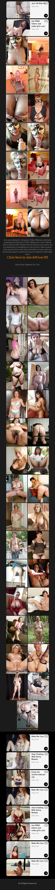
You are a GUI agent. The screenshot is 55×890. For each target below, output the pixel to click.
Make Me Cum (37, 736)
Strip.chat (35, 6)
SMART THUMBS (32, 729)
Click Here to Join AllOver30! (27, 257)
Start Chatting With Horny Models (37, 756)
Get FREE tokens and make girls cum (38, 23)
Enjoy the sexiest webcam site (38, 774)
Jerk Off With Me (38, 3)
